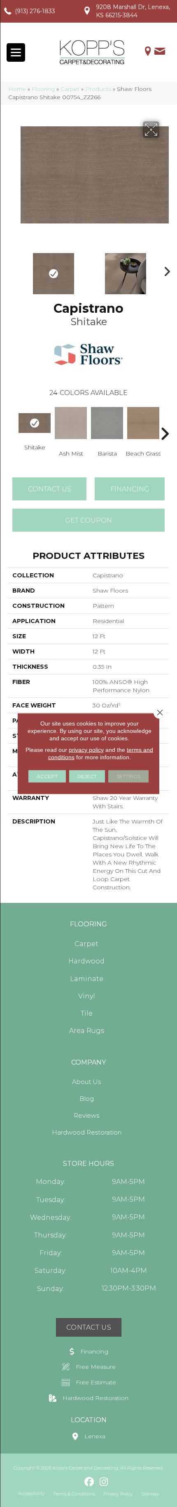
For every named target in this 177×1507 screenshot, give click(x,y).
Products (98, 89)
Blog (86, 1098)
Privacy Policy (118, 1494)
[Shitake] (34, 423)
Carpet (70, 89)
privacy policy (86, 750)
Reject (87, 776)
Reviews (86, 1115)
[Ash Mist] (71, 423)
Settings (128, 776)
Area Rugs (86, 1031)
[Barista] (107, 423)
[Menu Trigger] (16, 52)
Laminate (86, 979)
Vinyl (86, 996)
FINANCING (129, 489)
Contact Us (49, 489)
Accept (47, 776)
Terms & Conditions (74, 1494)
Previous (12, 269)
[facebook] (89, 1482)
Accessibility (31, 1493)
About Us (86, 1082)
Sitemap (150, 1494)
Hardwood (86, 961)
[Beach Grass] (143, 423)
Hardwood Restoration (86, 1132)
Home (17, 89)
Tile (87, 1013)
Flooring (43, 89)
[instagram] (104, 1482)
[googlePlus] (75, 1481)
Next (165, 269)
